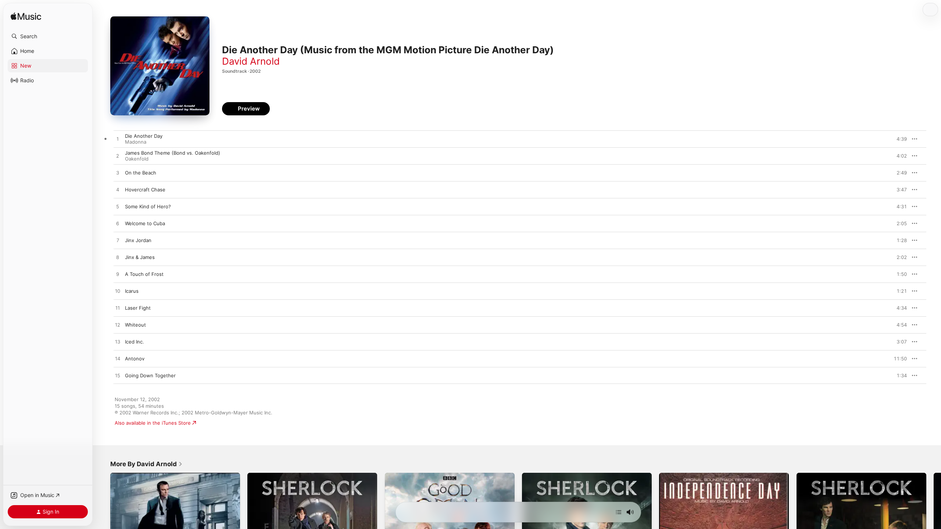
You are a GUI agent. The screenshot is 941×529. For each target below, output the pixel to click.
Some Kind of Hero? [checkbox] (148, 206)
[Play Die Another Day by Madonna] (117, 139)
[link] (146, 464)
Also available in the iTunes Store (153, 423)
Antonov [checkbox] (134, 358)
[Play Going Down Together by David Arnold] (117, 376)
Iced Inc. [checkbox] (134, 342)
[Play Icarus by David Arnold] (117, 291)
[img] (26, 16)
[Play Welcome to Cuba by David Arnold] (117, 223)
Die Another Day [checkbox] (143, 136)
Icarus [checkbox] (132, 291)
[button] (47, 36)
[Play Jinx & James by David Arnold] (117, 257)
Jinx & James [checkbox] (140, 257)
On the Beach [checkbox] (140, 173)
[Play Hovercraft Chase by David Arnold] (117, 190)
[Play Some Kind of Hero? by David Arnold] (117, 207)
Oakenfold (137, 159)
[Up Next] (618, 512)
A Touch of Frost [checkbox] (144, 274)
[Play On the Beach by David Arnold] (117, 173)
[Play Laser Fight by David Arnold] (117, 308)
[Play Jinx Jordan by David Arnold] (117, 240)
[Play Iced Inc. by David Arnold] (117, 342)
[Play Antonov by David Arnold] (117, 359)
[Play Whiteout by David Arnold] (117, 325)
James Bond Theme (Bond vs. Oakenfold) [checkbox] (172, 153)
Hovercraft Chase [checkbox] (145, 189)
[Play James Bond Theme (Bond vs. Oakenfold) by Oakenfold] (117, 156)
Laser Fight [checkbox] (138, 308)
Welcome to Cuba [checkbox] (145, 223)
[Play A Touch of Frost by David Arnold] (117, 274)
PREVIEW (899, 139)
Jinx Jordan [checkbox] (138, 240)
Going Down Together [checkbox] (150, 375)
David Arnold (251, 61)
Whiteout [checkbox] (135, 325)
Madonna (135, 142)
